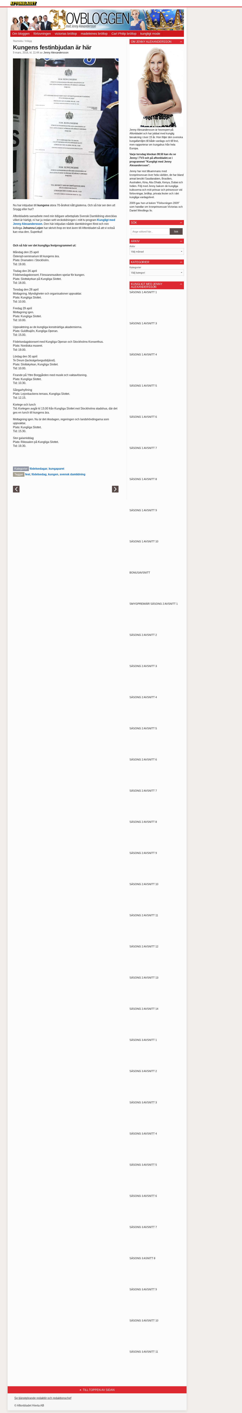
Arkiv (132, 246)
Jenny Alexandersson (55, 52)
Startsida (18, 40)
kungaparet (56, 468)
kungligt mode (150, 33)
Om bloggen (21, 33)
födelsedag (39, 474)
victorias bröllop (66, 33)
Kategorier (135, 267)
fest (27, 474)
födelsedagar (38, 468)
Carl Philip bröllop (123, 33)
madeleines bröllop (94, 33)
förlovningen (42, 33)
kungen (53, 474)
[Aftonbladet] (23, 3)
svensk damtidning (72, 474)
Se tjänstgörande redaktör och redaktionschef (42, 1398)
